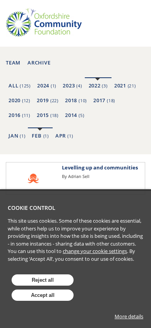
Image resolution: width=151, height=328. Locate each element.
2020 (19, 100)
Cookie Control (31, 207)
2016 (19, 115)
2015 (47, 115)
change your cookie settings (95, 251)
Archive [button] (38, 62)
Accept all (43, 295)
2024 (46, 85)
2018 (76, 100)
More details (129, 316)
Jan (17, 135)
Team (13, 62)
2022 (98, 85)
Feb (40, 135)
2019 (47, 100)
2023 (72, 85)
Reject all (43, 280)
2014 (74, 115)
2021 (125, 85)
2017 (104, 100)
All (20, 85)
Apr (64, 135)
